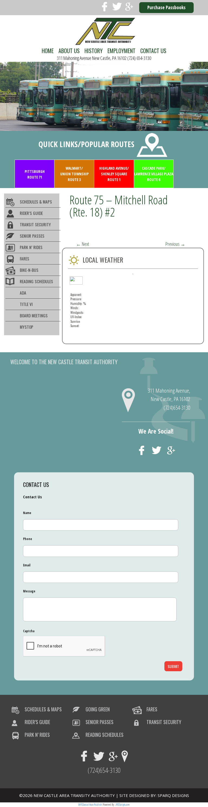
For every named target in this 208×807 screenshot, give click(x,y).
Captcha (28, 631)
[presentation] (64, 646)
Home (48, 51)
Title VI (26, 304)
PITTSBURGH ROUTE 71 (35, 174)
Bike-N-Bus (29, 270)
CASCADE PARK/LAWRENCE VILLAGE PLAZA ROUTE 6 (153, 174)
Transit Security (35, 224)
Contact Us (153, 51)
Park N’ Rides (31, 247)
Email (26, 565)
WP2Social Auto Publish (90, 804)
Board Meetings (34, 315)
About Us (69, 51)
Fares (24, 259)
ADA (23, 293)
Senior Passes (32, 236)
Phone (27, 539)
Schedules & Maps (36, 202)
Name (27, 513)
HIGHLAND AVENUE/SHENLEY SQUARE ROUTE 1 (114, 174)
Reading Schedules (36, 281)
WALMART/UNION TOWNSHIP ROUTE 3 (74, 174)
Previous (175, 244)
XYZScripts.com (123, 804)
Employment (121, 51)
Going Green (98, 709)
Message (29, 591)
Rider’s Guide (31, 213)
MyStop (26, 327)
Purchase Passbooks (166, 7)
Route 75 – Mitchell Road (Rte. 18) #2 (118, 205)
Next (82, 244)
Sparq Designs (173, 795)
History (93, 51)
